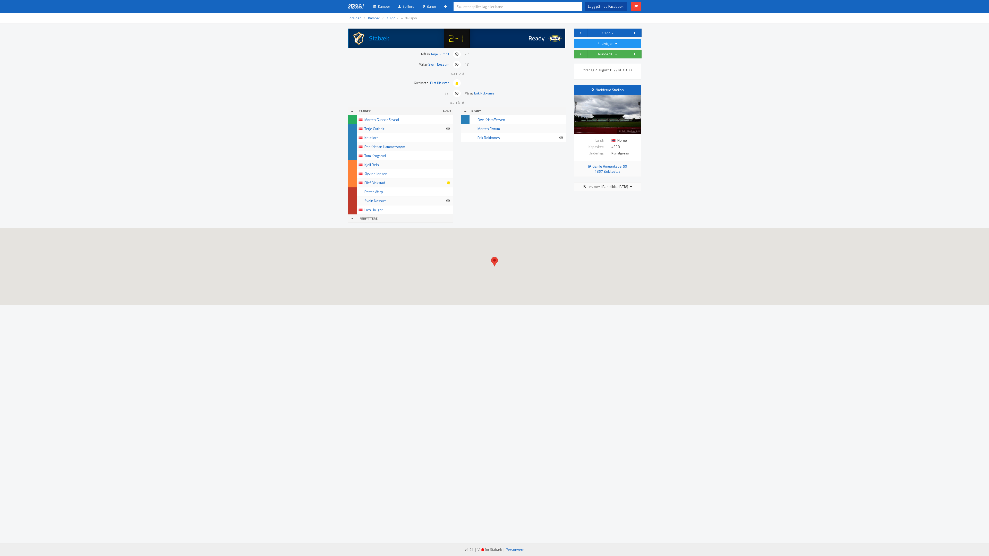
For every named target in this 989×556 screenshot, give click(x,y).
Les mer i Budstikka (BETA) (608, 186)
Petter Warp (373, 191)
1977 (606, 33)
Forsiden (355, 18)
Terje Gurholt (440, 54)
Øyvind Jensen (375, 173)
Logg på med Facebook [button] (606, 6)
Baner (430, 6)
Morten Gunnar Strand (381, 119)
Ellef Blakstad (439, 83)
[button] (636, 6)
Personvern (515, 549)
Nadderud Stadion (610, 89)
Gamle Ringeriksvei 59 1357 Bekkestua (609, 168)
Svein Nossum (438, 64)
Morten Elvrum (489, 128)
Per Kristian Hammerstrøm (384, 146)
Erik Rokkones (484, 93)
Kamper (383, 6)
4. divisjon (606, 43)
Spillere (407, 6)
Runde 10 (606, 54)
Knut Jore (371, 137)
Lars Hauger (373, 209)
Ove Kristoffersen (491, 119)
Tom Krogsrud (375, 155)
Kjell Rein (371, 164)
